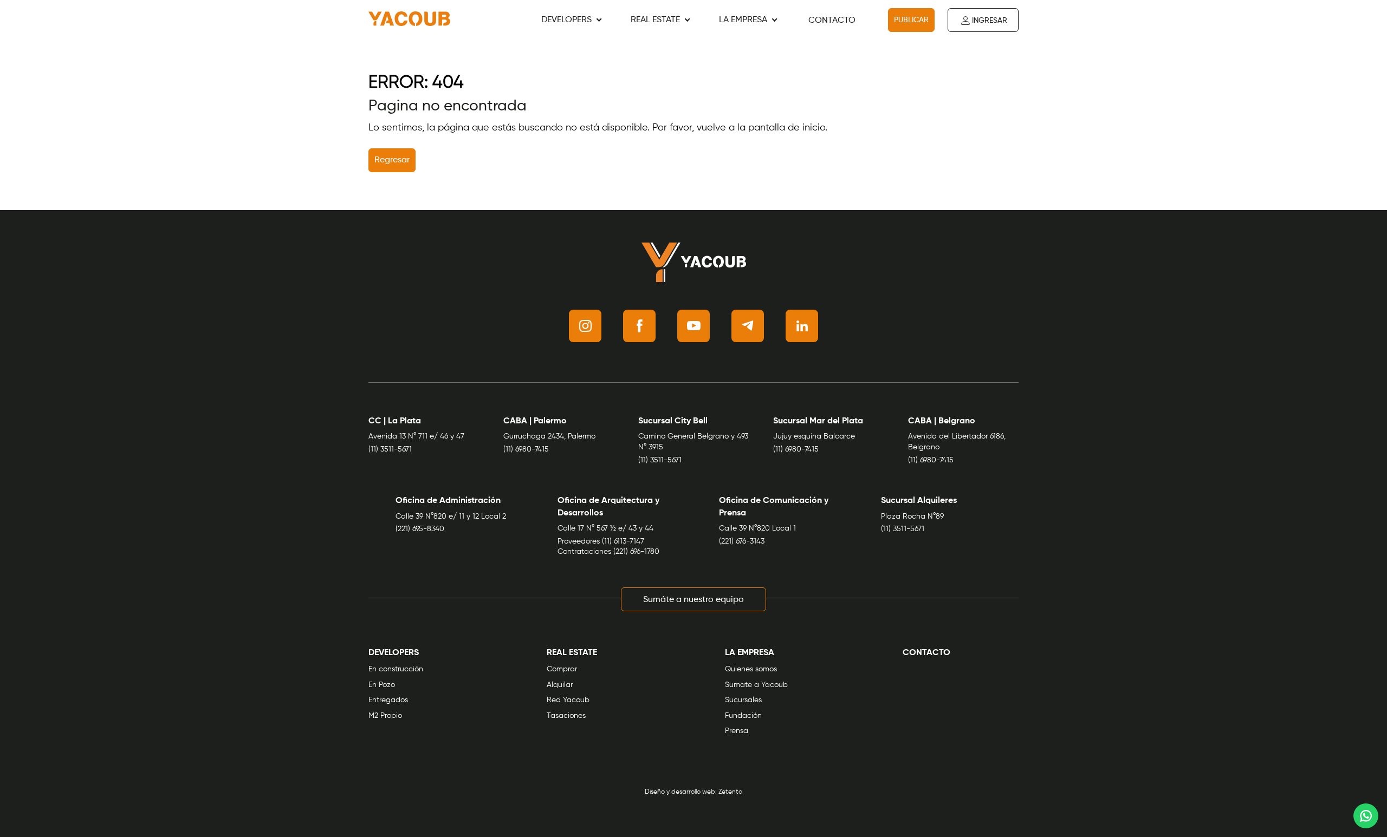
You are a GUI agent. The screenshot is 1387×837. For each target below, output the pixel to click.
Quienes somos (751, 669)
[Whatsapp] (1366, 816)
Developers (566, 20)
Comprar (562, 669)
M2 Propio (385, 716)
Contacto (831, 20)
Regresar (392, 160)
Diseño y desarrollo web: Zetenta (694, 792)
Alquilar (560, 685)
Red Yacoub (568, 700)
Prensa (736, 731)
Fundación (743, 716)
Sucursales (743, 700)
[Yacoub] (409, 20)
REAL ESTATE (655, 20)
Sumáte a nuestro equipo (693, 600)
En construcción (395, 669)
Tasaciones (566, 716)
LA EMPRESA (743, 20)
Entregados (388, 700)
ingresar (989, 20)
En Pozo (381, 685)
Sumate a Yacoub (756, 685)
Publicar (911, 20)
